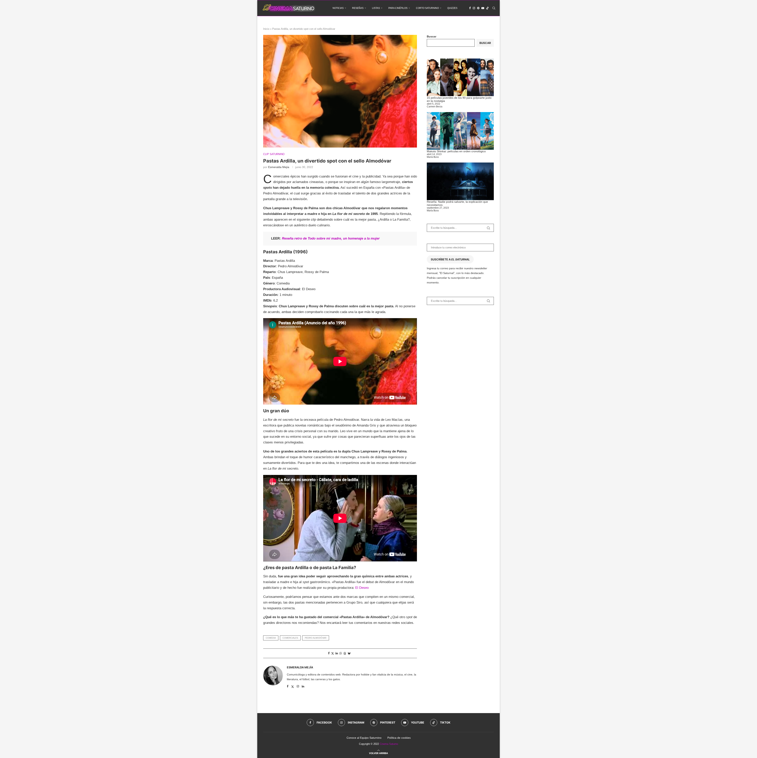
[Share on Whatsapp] (340, 653)
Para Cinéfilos (397, 8)
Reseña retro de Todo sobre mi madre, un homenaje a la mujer (331, 238)
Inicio (266, 28)
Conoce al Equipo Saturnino (364, 737)
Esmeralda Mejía (278, 167)
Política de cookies (399, 737)
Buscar (431, 36)
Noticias (338, 8)
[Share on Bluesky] (349, 653)
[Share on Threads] (344, 653)
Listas (376, 8)
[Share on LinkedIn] (337, 653)
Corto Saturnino (427, 8)
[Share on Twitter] (332, 653)
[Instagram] (474, 8)
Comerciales (290, 638)
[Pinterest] (478, 8)
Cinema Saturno (389, 743)
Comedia (271, 638)
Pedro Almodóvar (315, 638)
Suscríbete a (450, 259)
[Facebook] (470, 8)
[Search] (494, 8)
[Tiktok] (487, 8)
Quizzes (452, 8)
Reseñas (358, 8)
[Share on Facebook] (329, 653)
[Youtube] (482, 8)
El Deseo (362, 588)
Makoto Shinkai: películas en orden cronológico (456, 151)
